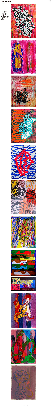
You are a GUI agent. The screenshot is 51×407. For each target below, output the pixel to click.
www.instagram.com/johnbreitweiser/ (5, 17)
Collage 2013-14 (4, 13)
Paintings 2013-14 (4, 14)
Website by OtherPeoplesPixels (25, 405)
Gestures (3, 8)
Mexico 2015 (3, 12)
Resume (2, 18)
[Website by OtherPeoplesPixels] (49, 1)
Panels (3, 10)
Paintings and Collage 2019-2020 (5, 6)
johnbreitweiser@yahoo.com (5, 16)
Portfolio (2, 3)
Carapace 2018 (4, 7)
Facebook (2, 15)
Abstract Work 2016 (4, 11)
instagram (2, 19)
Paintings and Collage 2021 (5, 5)
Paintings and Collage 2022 (5, 4)
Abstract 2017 (4, 9)
